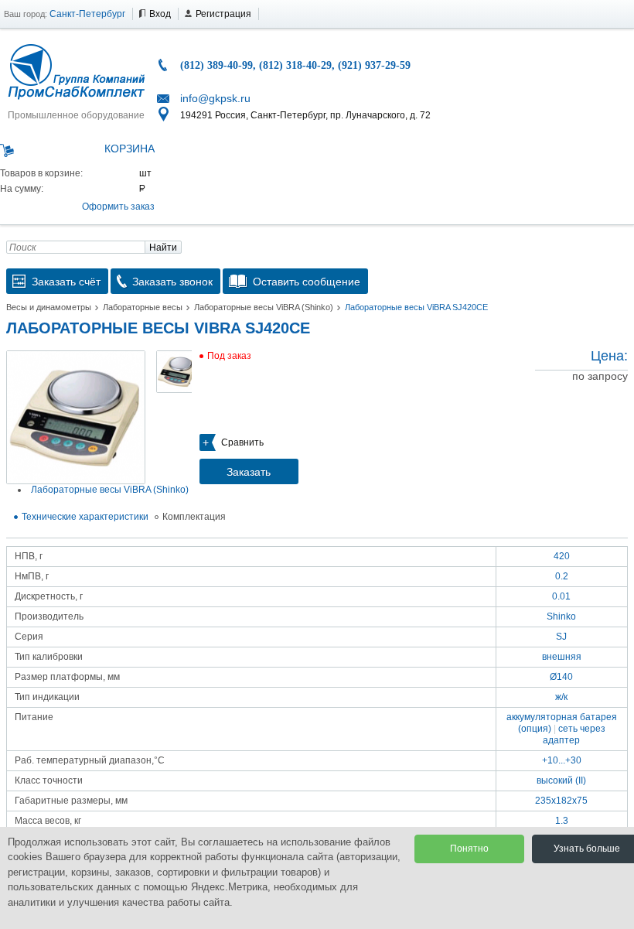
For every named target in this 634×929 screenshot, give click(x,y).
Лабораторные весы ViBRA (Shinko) (263, 307)
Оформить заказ (118, 206)
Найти (163, 247)
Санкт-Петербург (87, 14)
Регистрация (223, 14)
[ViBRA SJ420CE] (76, 417)
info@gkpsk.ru (215, 98)
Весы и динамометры (48, 307)
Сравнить (242, 442)
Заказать (249, 472)
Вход (160, 14)
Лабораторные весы (142, 307)
